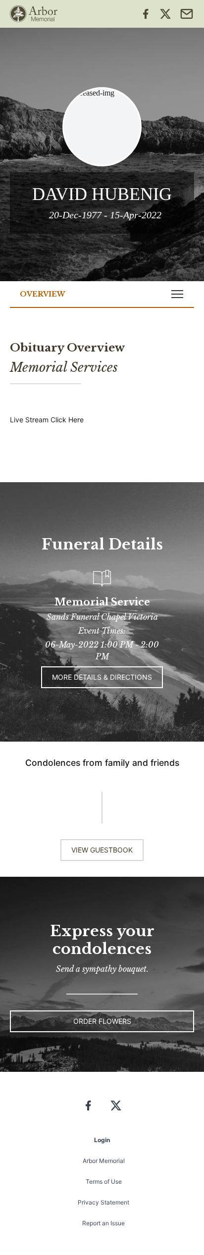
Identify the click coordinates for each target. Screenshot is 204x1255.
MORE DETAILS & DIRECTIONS (102, 677)
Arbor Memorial (104, 1160)
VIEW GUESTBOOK (102, 850)
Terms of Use (104, 1181)
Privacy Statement (103, 1202)
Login (102, 1140)
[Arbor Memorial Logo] (33, 13)
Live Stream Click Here (47, 419)
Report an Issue (103, 1223)
